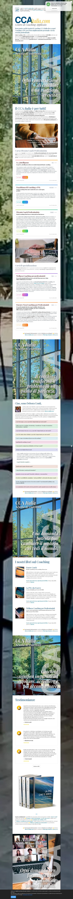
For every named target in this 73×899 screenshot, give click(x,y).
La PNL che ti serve (33, 588)
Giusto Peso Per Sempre (39, 283)
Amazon (32, 582)
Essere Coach (31, 567)
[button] (17, 10)
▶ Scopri (19, 177)
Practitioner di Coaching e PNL (39, 819)
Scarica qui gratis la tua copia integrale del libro (37, 580)
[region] (36, 792)
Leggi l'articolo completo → (24, 462)
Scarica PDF (54, 8)
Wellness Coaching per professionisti (38, 822)
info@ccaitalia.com (29, 334)
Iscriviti (25, 177)
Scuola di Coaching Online (29, 8)
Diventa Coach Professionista (38, 10)
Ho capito (13, 896)
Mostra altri (36, 766)
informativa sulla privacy (27, 894)
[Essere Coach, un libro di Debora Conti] (36, 792)
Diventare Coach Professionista (33, 818)
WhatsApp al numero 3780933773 (50, 334)
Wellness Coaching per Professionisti (40, 608)
